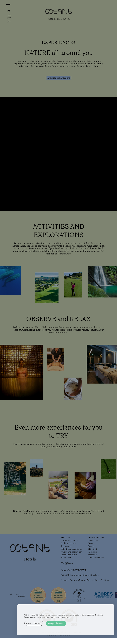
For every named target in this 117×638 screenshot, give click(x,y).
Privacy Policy (64, 617)
